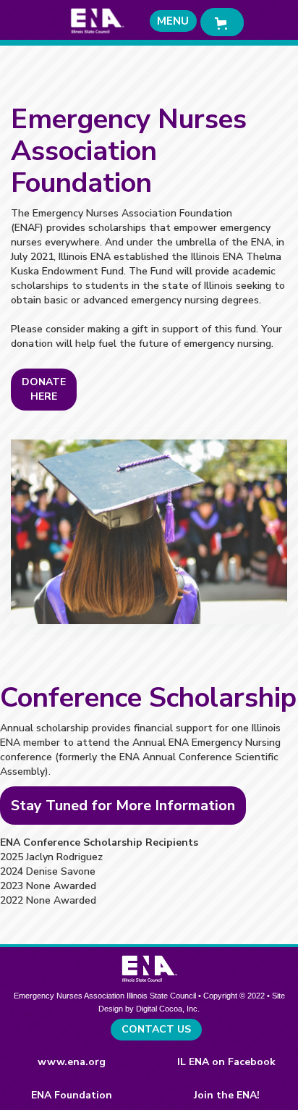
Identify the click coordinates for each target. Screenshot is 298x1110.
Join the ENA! (227, 1095)
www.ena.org (72, 1062)
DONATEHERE (44, 389)
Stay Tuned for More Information (123, 805)
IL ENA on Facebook (226, 1062)
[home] (93, 21)
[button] (173, 21)
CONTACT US (156, 1029)
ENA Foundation (71, 1095)
